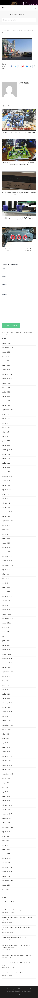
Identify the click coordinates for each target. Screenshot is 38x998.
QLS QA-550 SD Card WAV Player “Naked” (19, 219)
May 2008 (5, 792)
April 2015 (6, 463)
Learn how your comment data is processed (18, 335)
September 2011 (7, 618)
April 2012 (6, 587)
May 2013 (5, 534)
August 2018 (6, 419)
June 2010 (5, 685)
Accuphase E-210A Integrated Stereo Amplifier (19, 193)
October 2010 (6, 667)
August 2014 (6, 490)
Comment (4, 294)
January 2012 (6, 601)
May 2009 (5, 743)
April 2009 (6, 747)
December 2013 (7, 512)
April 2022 (6, 392)
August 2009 (6, 729)
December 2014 (7, 476)
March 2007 (6, 854)
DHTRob (4, 897)
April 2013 (6, 538)
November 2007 (7, 818)
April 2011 (6, 641)
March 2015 (6, 467)
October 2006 (6, 876)
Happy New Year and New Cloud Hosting (16, 955)
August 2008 (6, 778)
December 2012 (7, 556)
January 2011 (6, 654)
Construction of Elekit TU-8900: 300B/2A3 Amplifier (19, 164)
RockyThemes (26, 991)
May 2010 (5, 690)
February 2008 (7, 805)
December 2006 (7, 867)
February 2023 (7, 374)
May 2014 (5, 499)
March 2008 (6, 801)
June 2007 (5, 841)
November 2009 (7, 716)
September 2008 (7, 774)
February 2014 (7, 503)
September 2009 (7, 725)
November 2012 (7, 561)
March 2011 (6, 645)
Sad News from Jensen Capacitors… (15, 910)
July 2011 (5, 627)
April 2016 (6, 441)
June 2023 (5, 361)
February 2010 (7, 703)
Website (4, 285)
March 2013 (6, 543)
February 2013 (7, 547)
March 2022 (6, 396)
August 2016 (6, 427)
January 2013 (6, 552)
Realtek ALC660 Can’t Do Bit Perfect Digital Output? (19, 250)
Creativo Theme (13, 991)
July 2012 (5, 574)
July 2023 (5, 356)
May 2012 (5, 583)
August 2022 (6, 387)
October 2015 (6, 459)
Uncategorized (19, 14)
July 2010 (5, 681)
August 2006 (6, 885)
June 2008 (5, 787)
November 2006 (7, 872)
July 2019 (5, 414)
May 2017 (5, 423)
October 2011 (6, 614)
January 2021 (6, 401)
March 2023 (6, 370)
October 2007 (6, 823)
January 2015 (6, 472)
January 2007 (6, 863)
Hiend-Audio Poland (9, 902)
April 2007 (6, 849)
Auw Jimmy (7, 30)
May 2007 (5, 845)
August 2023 (6, 352)
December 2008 (7, 765)
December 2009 (7, 712)
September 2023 (7, 347)
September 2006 (7, 881)
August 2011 (6, 623)
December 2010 (7, 658)
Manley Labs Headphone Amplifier (14, 937)
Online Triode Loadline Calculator (15, 973)
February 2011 (7, 650)
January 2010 (6, 707)
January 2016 (6, 454)
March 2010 (6, 698)
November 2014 (7, 481)
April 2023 (6, 365)
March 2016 (6, 445)
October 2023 (6, 343)
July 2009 (5, 734)
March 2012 (6, 592)
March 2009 (6, 752)
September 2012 (7, 565)
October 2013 (6, 516)
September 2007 (7, 827)
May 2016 (5, 436)
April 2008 (6, 796)
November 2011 (7, 610)
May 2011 (5, 636)
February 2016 (7, 450)
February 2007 (7, 858)
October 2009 (6, 721)
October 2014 (6, 485)
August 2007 (6, 832)
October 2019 (6, 405)
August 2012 (6, 570)
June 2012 (5, 578)
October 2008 (6, 769)
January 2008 (6, 809)
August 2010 (6, 676)
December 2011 (7, 605)
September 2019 (7, 410)
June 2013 (5, 530)
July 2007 (5, 836)
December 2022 (7, 379)
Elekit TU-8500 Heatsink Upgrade (19, 133)
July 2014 (5, 494)
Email (4, 277)
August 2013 (6, 525)
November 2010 (7, 663)
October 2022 (6, 383)
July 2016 (5, 432)
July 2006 (5, 889)
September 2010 (7, 672)
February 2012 (7, 596)
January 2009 (6, 761)
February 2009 (7, 756)
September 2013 (7, 521)
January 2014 (6, 507)
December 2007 (7, 814)
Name (3, 269)
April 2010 (6, 694)
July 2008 (5, 783)
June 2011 (5, 632)
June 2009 (5, 738)
